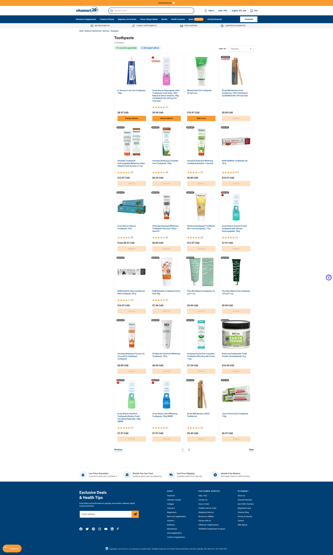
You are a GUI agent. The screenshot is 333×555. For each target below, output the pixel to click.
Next (251, 449)
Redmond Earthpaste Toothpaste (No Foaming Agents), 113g (201, 227)
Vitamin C (171, 521)
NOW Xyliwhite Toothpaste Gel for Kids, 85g (166, 292)
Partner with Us (204, 521)
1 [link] (182, 449)
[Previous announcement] (80, 3)
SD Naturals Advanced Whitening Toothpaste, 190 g (166, 355)
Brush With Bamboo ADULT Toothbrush (198, 415)
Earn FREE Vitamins (246, 504)
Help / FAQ (222, 11)
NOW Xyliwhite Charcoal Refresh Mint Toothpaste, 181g (131, 292)
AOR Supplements (174, 533)
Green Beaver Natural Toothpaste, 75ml (126, 227)
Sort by (222, 49)
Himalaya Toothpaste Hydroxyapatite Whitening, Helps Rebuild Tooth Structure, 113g (131, 163)
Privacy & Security (245, 516)
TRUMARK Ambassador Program (211, 529)
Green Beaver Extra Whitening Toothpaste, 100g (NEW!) (164, 415)
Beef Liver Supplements (176, 516)
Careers (241, 521)
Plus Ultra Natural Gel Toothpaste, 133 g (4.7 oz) (236, 292)
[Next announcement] (252, 3)
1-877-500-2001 (220, 549)
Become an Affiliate (206, 516)
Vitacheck (171, 496)
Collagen (170, 504)
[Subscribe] (135, 514)
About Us (241, 496)
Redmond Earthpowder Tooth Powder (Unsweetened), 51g (234, 355)
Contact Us (202, 500)
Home (81, 31)
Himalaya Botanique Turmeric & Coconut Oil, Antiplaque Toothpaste (130, 356)
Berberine (171, 525)
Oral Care (106, 31)
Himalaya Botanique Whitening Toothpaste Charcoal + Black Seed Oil (165, 228)
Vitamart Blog (243, 512)
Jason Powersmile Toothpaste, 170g (235, 415)
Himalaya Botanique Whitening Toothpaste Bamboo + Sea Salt (200, 162)
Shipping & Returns (206, 512)
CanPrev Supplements (176, 537)
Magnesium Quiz (244, 508)
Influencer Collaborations (208, 525)
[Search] (112, 11)
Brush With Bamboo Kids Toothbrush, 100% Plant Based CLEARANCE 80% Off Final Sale (235, 93)
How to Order (203, 504)
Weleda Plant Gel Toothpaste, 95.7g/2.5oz (199, 91)
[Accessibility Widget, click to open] (329, 277)
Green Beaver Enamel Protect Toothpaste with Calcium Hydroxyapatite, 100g (234, 228)
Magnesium (172, 512)
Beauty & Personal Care (93, 31)
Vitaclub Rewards (245, 500)
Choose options (131, 118)
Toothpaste (114, 31)
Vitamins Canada (174, 500)
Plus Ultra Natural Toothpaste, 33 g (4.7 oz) (201, 292)
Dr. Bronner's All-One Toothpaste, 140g (131, 91)
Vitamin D (171, 508)
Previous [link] (118, 449)
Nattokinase (172, 529)
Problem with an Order (207, 508)
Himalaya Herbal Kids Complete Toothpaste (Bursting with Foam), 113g (201, 356)
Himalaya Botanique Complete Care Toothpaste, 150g (165, 162)
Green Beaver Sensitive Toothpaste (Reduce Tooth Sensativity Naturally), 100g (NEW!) (128, 417)
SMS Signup (242, 525)
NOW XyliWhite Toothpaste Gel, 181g (235, 162)
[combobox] (151, 11)
